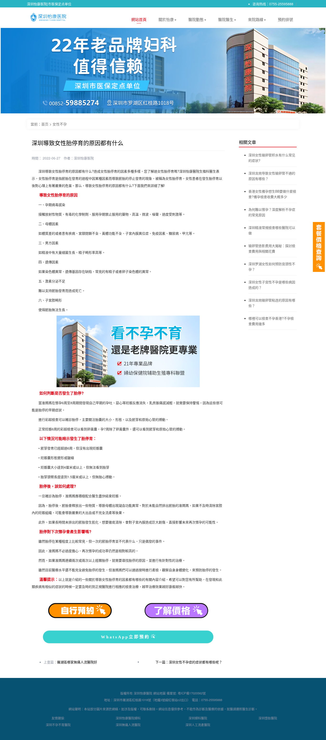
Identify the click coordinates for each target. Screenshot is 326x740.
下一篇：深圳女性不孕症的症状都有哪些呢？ (188, 662)
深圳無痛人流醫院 (128, 724)
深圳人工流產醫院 (197, 724)
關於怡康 (166, 19)
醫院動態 (196, 19)
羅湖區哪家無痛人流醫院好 (77, 662)
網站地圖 (159, 693)
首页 (44, 124)
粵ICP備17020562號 (192, 693)
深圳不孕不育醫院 (58, 724)
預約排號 (285, 19)
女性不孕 (60, 124)
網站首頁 (139, 19)
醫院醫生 (225, 19)
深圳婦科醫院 (198, 718)
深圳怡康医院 (84, 158)
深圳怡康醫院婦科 (128, 718)
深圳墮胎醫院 (267, 718)
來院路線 (255, 19)
